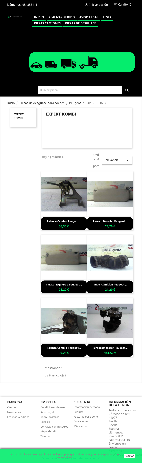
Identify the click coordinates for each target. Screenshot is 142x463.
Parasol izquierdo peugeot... (64, 284)
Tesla (107, 17)
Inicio (39, 17)
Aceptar (129, 455)
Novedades (14, 412)
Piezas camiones (47, 23)
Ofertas (11, 407)
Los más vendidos (18, 417)
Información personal (87, 407)
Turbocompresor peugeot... (110, 348)
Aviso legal (88, 17)
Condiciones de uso (52, 407)
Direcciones (81, 421)
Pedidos (79, 412)
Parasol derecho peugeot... (110, 221)
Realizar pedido (61, 17)
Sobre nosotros (49, 417)
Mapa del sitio (49, 431)
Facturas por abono (86, 416)
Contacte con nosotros (54, 426)
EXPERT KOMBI (19, 116)
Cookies (45, 422)
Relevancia (117, 160)
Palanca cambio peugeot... (64, 221)
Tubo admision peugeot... (110, 284)
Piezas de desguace (80, 23)
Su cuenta (82, 402)
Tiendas (45, 436)
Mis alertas (80, 426)
